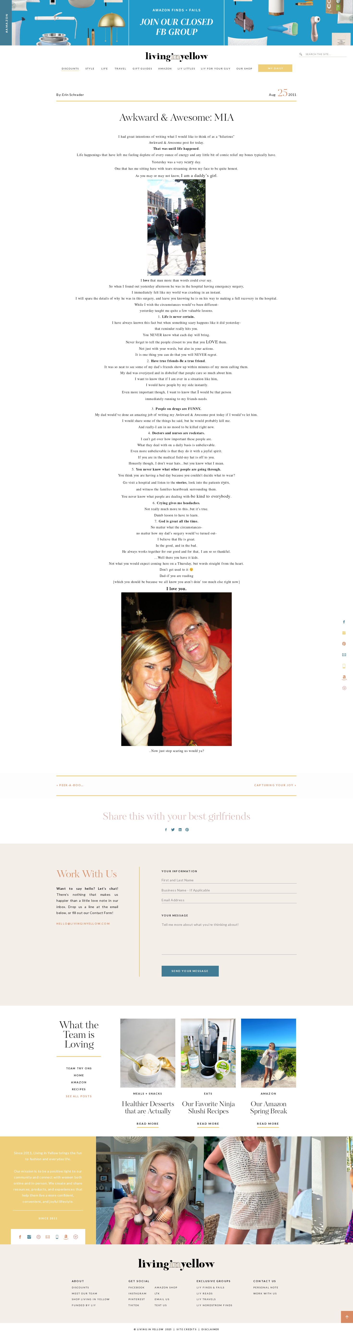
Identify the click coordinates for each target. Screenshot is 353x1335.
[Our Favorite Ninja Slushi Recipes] (208, 1053)
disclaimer (210, 1329)
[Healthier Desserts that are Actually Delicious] (147, 1053)
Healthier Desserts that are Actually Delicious (148, 1111)
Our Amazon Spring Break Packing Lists (268, 1111)
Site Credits (186, 1329)
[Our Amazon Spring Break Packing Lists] (268, 1053)
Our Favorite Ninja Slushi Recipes (208, 1107)
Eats (208, 1093)
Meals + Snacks (147, 1093)
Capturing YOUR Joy (274, 785)
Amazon (268, 1093)
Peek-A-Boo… (71, 785)
